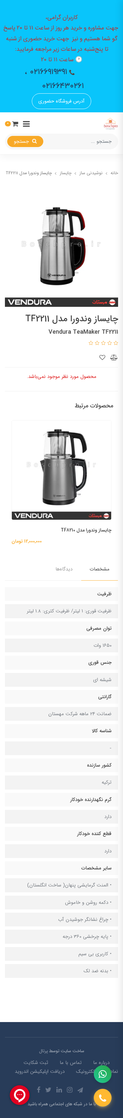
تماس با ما (71, 1063)
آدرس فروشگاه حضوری (61, 101)
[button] (11, 123)
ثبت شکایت (36, 1063)
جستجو (22, 141)
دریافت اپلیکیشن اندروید (40, 1071)
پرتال (43, 1051)
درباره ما (101, 1063)
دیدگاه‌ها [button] (63, 569)
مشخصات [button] (100, 569)
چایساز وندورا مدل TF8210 (86, 530)
